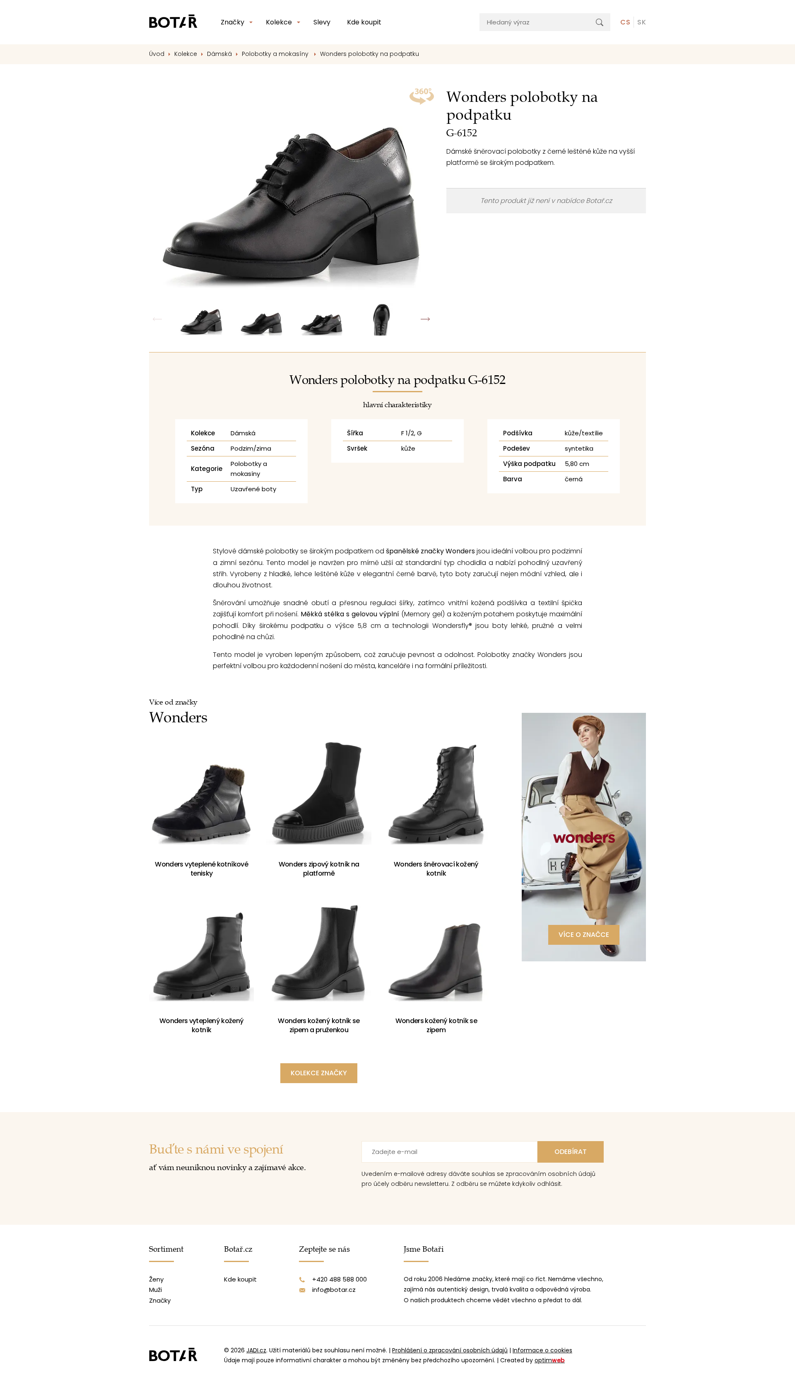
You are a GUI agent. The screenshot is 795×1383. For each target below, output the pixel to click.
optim (550, 1360)
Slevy (321, 22)
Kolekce (279, 22)
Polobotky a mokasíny (276, 54)
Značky (232, 22)
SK (641, 22)
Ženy (156, 1279)
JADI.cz (256, 1350)
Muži (155, 1289)
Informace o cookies (542, 1350)
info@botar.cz (334, 1289)
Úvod (156, 54)
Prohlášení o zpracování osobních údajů (450, 1350)
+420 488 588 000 (339, 1279)
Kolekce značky (319, 1073)
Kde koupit (364, 22)
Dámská (219, 54)
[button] (425, 319)
